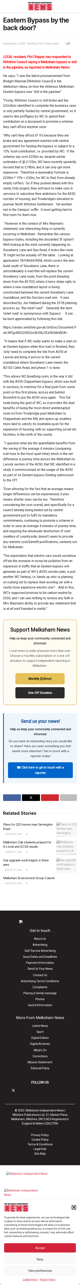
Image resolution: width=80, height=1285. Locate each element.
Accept (40, 1248)
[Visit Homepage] (40, 6)
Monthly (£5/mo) (40, 679)
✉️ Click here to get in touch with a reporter (40, 770)
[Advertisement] (40, 898)
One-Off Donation (40, 693)
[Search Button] (75, 6)
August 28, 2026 (13, 834)
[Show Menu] (5, 6)
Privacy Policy (47, 1279)
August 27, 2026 (13, 852)
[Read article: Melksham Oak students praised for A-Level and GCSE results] (66, 847)
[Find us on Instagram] (20, 1090)
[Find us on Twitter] (13, 1090)
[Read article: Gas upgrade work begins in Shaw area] (66, 865)
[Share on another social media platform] (68, 797)
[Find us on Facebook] (6, 1090)
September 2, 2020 (14, 43)
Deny (40, 1259)
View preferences (40, 1271)
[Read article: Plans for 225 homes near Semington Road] (66, 829)
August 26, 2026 (13, 883)
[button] (74, 1207)
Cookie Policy (30, 1279)
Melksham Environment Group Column (29, 878)
